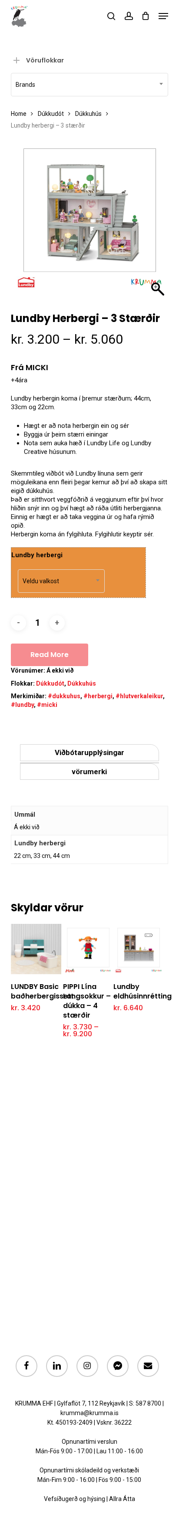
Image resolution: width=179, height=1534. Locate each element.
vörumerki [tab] (89, 771)
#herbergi (98, 696)
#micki (47, 704)
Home (19, 113)
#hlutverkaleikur (139, 696)
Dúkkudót (51, 113)
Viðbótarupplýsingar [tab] (89, 752)
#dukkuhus (64, 696)
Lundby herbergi (37, 555)
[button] (163, 16)
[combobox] (90, 84)
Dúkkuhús (88, 113)
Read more (49, 655)
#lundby (22, 704)
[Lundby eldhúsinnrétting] (138, 949)
